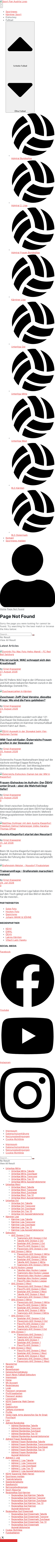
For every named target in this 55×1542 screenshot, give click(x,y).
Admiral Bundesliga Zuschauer (26, 1431)
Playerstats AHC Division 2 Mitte (33, 1254)
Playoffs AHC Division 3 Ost (31, 1323)
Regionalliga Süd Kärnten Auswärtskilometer (23, 1507)
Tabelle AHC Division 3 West (31, 1294)
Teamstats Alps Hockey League (33, 1273)
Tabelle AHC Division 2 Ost (30, 1240)
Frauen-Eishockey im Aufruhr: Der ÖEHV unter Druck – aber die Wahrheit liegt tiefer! (26, 786)
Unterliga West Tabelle (22, 1187)
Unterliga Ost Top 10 (21, 1211)
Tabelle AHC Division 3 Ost (30, 1326)
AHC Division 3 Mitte (21, 1299)
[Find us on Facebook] (1, 1538)
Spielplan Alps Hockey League (32, 1278)
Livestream (11, 1398)
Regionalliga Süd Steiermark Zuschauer (30, 1519)
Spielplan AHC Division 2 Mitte (32, 1259)
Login (8, 1388)
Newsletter (11, 1364)
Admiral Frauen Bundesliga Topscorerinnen (32, 1444)
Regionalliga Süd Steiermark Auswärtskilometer (25, 1526)
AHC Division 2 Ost (20, 1235)
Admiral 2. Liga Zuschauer (23, 1465)
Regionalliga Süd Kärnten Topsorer (28, 1498)
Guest (9, 1404)
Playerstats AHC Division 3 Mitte (33, 1302)
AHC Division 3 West (21, 1283)
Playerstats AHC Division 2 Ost (32, 1248)
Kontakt (10, 1366)
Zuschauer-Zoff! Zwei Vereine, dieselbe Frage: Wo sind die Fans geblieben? (25, 698)
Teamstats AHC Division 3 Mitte (33, 1313)
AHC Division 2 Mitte (21, 1251)
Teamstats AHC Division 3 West (33, 1297)
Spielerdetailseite (14, 1482)
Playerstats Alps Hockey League (33, 1275)
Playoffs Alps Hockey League (32, 1281)
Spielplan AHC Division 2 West (32, 1353)
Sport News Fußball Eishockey (21, 1374)
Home (3, 609)
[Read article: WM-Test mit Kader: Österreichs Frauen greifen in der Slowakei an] (27, 733)
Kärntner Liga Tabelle (21, 1219)
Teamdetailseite (14, 1479)
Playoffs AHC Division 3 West (31, 1289)
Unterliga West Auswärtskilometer (28, 1198)
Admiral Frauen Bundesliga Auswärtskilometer (24, 1453)
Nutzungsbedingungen (18, 1136)
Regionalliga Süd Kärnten (18, 1492)
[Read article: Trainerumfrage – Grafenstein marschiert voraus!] (27, 865)
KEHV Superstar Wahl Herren (20, 1473)
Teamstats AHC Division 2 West (33, 1358)
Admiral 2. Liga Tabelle (22, 1460)
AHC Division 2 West (21, 1348)
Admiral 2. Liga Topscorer (23, 1463)
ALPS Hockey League (22, 1267)
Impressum (11, 1130)
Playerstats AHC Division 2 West (33, 1361)
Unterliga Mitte (13, 1168)
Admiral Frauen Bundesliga (18, 1439)
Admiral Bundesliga (15, 1423)
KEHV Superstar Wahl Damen (20, 1401)
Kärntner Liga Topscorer (23, 1222)
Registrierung (12, 1385)
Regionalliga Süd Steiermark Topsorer (30, 1516)
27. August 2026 (8, 671)
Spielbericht (12, 1484)
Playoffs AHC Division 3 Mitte (32, 1305)
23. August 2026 (9, 708)
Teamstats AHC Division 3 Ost (32, 1329)
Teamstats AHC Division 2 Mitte (33, 1265)
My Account (12, 1382)
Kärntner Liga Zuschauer (23, 1224)
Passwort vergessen (16, 1390)
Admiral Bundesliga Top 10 (24, 1433)
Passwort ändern (14, 1396)
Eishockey (11, 1232)
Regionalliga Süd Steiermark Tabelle (29, 1514)
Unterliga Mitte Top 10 (22, 1179)
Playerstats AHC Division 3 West (33, 1286)
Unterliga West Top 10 (22, 1195)
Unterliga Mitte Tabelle (22, 1171)
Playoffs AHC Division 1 (28, 1345)
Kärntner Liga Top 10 (21, 1227)
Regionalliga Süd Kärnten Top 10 (27, 1503)
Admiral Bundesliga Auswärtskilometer (30, 1436)
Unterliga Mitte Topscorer (24, 1176)
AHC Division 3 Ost (20, 1315)
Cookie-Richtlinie (15, 1139)
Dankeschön (12, 1407)
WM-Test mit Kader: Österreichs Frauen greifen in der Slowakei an (26, 741)
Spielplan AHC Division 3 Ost (31, 1318)
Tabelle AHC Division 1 (28, 1340)
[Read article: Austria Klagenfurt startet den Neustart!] (27, 826)
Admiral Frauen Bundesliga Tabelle (28, 1441)
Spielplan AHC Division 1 (29, 1342)
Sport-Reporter (13, 1490)
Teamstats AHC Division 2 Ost (32, 1238)
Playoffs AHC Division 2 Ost (31, 1246)
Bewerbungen (12, 1369)
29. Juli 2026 (7, 882)
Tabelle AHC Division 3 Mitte (31, 1310)
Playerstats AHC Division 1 (30, 1334)
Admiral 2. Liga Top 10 (22, 1468)
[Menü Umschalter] (1, 5)
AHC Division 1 (18, 1332)
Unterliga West (13, 1184)
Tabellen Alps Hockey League (32, 1270)
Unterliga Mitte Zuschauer (24, 1173)
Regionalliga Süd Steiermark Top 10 (29, 1522)
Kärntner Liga (12, 1216)
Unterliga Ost (12, 1200)
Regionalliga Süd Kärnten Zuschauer (29, 1500)
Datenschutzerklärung (17, 1133)
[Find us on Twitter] (3, 1538)
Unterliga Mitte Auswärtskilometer (28, 1182)
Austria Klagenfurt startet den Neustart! (26, 834)
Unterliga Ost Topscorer (23, 1206)
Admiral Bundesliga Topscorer (26, 1428)
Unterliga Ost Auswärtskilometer (27, 1214)
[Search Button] (33, 1158)
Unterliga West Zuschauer (24, 1192)
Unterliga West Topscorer (24, 1190)
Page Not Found (15, 609)
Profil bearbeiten (14, 1393)
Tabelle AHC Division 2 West (31, 1356)
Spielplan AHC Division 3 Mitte (32, 1307)
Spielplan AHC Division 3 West (32, 1291)
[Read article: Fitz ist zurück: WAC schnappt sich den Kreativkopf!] (27, 653)
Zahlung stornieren (15, 1409)
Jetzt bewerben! (8, 1540)
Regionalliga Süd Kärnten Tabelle (27, 1495)
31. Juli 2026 (7, 842)
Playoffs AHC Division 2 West (31, 1350)
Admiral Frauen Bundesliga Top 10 (28, 1449)
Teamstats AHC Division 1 (30, 1337)
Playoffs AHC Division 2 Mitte (32, 1257)
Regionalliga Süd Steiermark (19, 1511)
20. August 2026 (9, 751)
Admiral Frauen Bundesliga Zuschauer (29, 1447)
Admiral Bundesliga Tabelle (24, 1425)
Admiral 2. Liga (13, 1457)
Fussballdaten (13, 1532)
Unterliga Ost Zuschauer (23, 1208)
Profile (9, 1412)
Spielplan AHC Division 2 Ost (31, 1243)
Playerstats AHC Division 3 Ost (32, 1321)
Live (8, 1420)
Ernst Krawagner (12, 668)
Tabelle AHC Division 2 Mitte (31, 1262)
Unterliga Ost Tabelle (21, 1203)
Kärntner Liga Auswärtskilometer (27, 1230)
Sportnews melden (15, 1476)
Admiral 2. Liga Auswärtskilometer (28, 1471)
